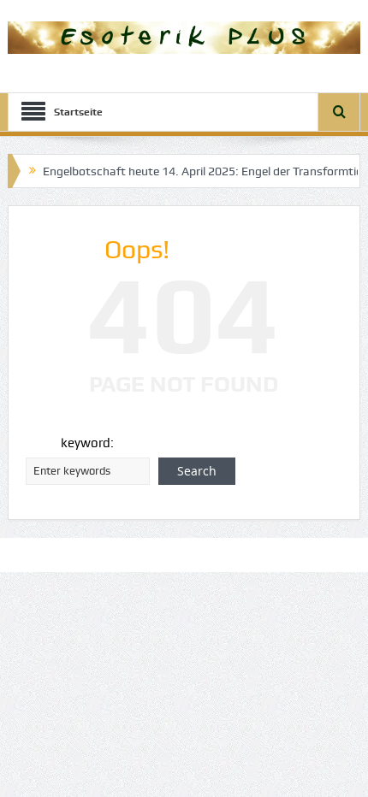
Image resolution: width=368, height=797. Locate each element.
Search (197, 471)
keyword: (87, 443)
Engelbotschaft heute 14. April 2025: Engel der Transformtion (198, 171)
